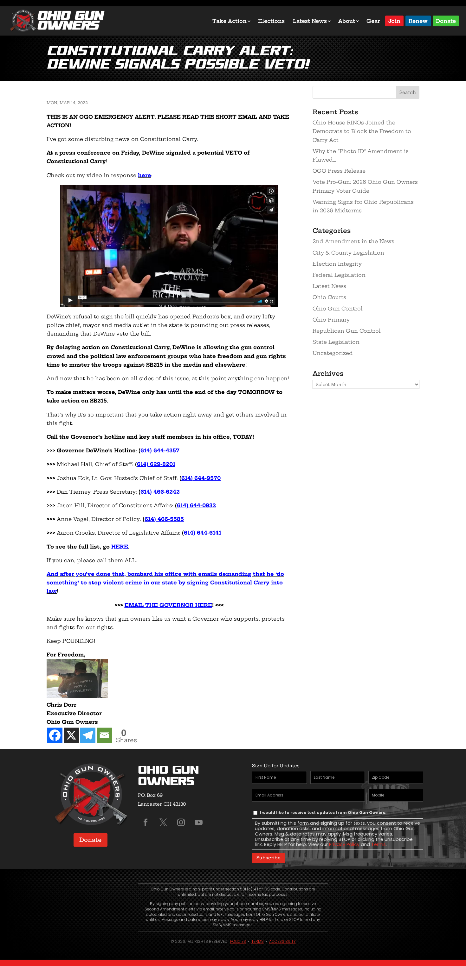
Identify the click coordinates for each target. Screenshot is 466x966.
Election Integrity (337, 264)
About (346, 21)
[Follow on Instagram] (181, 822)
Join (394, 20)
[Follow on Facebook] (145, 822)
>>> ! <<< (169, 605)
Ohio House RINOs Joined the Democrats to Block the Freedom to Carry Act (362, 131)
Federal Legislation (339, 275)
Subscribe (268, 858)
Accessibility (282, 941)
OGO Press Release (339, 171)
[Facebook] (54, 735)
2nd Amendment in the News (353, 241)
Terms (378, 844)
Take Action (229, 21)
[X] (71, 735)
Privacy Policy (344, 844)
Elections (271, 21)
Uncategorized (333, 353)
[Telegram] (87, 735)
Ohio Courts (329, 297)
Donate (446, 20)
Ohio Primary (331, 319)
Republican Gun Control (347, 331)
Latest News (310, 21)
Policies (238, 941)
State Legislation (336, 342)
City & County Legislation (348, 253)
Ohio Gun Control (338, 308)
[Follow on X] (163, 822)
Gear (373, 21)
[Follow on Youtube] (198, 822)
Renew (418, 20)
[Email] (104, 735)
